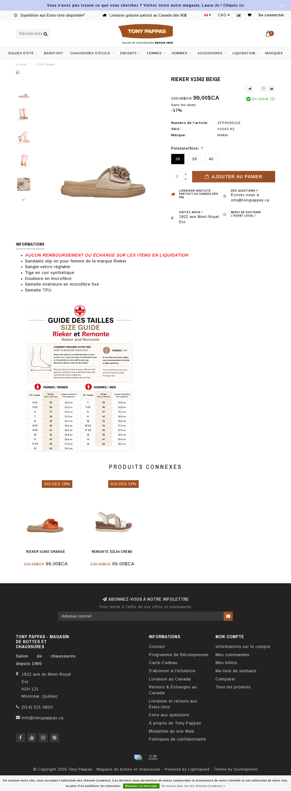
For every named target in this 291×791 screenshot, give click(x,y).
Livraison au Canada (170, 679)
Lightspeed (198, 769)
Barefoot (53, 53)
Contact (157, 646)
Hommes (179, 53)
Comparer (226, 679)
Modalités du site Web (171, 731)
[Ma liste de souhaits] (250, 15)
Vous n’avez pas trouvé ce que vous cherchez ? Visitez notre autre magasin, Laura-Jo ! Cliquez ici (145, 5)
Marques (274, 53)
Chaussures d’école (90, 53)
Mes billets (226, 662)
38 (178, 159)
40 (211, 159)
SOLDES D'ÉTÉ (21, 53)
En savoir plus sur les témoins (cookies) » (193, 786)
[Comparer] (239, 15)
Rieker (222, 135)
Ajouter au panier (236, 176)
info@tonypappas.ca (42, 718)
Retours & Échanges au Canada (173, 690)
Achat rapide (48, 550)
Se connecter (271, 15)
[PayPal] (153, 757)
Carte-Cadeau (163, 662)
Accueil (21, 64)
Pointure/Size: (187, 148)
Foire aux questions (169, 715)
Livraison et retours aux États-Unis (173, 704)
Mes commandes (232, 655)
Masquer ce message (141, 786)
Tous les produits (233, 687)
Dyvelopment (246, 769)
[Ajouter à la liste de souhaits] (263, 88)
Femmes (154, 53)
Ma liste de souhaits (236, 671)
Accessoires (210, 53)
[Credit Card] (138, 757)
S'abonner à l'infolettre (172, 671)
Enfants (128, 53)
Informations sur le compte (243, 646)
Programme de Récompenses (178, 655)
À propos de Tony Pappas (175, 723)
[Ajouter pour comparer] (271, 88)
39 (194, 159)
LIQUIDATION (244, 53)
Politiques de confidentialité (177, 739)
